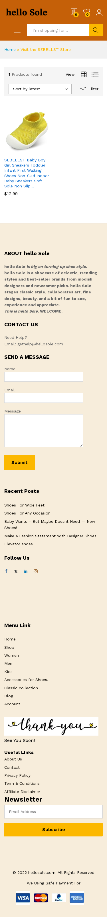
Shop (9, 647)
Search (96, 30)
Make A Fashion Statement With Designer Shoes (50, 536)
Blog (8, 696)
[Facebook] (6, 571)
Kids (8, 671)
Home (10, 49)
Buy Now (13, 152)
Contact (12, 767)
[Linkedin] (26, 571)
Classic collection (21, 688)
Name (9, 369)
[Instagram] (36, 571)
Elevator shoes (18, 544)
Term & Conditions (22, 783)
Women (11, 655)
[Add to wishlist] (40, 150)
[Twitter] (16, 571)
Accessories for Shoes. (26, 679)
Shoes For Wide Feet (24, 505)
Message (12, 411)
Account (12, 704)
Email (9, 390)
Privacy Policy (17, 775)
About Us (13, 759)
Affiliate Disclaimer (22, 791)
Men (8, 663)
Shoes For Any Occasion (27, 513)
